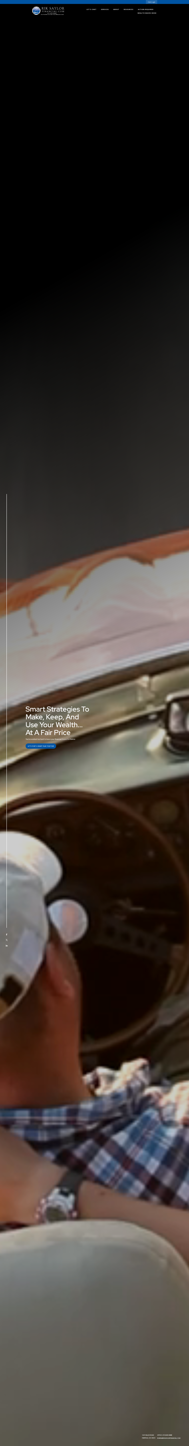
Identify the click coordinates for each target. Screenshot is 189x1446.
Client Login (151, 2)
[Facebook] (6, 934)
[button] (91, 9)
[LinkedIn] (7, 945)
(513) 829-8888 (167, 1435)
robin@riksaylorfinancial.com (168, 1438)
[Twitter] (7, 940)
